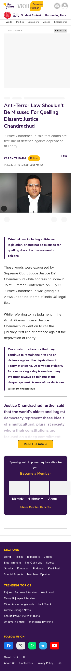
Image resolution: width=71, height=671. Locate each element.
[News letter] (57, 6)
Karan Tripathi (15, 158)
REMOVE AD (60, 31)
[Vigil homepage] (24, 8)
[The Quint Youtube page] (54, 646)
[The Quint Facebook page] (8, 646)
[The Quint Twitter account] (20, 646)
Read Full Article (35, 444)
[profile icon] (64, 6)
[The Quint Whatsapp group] (32, 646)
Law (64, 156)
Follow (34, 158)
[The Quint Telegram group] (43, 646)
